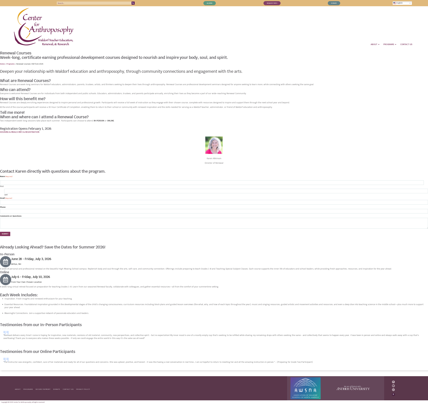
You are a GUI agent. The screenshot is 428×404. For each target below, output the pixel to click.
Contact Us (68, 389)
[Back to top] (393, 394)
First (2, 186)
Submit (5, 234)
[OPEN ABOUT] (379, 44)
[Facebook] (393, 382)
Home (2, 64)
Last (6, 194)
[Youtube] (393, 385)
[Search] (133, 3)
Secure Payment (43, 389)
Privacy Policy (83, 389)
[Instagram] (393, 389)
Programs (10, 64)
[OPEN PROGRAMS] (396, 44)
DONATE (56, 389)
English (399, 3)
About (18, 389)
